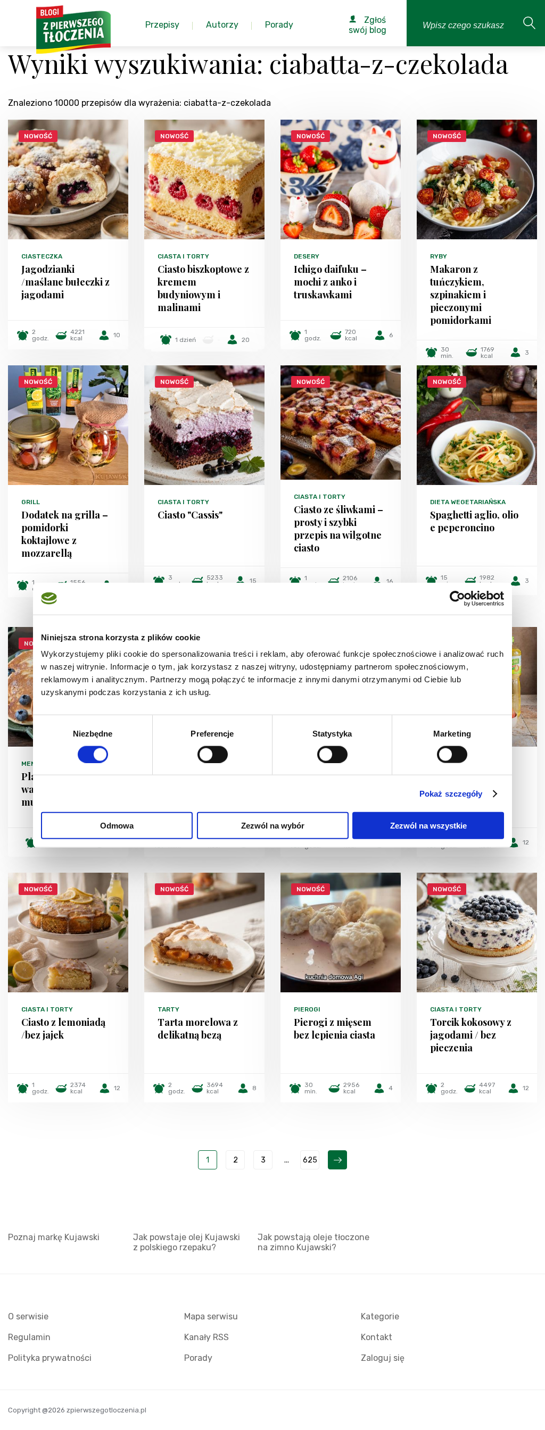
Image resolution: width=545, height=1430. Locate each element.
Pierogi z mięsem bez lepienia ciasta (334, 1028)
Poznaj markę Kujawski (54, 1237)
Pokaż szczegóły (451, 793)
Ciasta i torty (183, 256)
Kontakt (376, 1337)
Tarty (168, 1009)
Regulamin (29, 1337)
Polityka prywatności (50, 1358)
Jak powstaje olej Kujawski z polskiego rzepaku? (186, 1242)
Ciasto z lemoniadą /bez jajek (63, 1028)
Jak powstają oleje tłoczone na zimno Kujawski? (313, 1242)
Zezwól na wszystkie (428, 825)
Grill (30, 502)
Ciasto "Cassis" (190, 514)
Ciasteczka (41, 256)
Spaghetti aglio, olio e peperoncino (474, 521)
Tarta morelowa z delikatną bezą (198, 1028)
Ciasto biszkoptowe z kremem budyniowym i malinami (203, 288)
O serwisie (28, 1316)
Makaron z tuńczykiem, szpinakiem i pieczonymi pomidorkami (460, 295)
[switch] (212, 754)
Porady (198, 1358)
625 (310, 1160)
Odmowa (117, 825)
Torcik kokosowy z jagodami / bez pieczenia (470, 1035)
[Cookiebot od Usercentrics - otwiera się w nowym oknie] (457, 598)
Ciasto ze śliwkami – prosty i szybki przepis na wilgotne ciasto (338, 528)
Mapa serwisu (211, 1316)
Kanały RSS (206, 1337)
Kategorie (380, 1316)
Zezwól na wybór (272, 825)
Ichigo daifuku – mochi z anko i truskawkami (330, 282)
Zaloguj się (382, 1358)
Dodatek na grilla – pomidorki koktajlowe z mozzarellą (64, 533)
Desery (306, 256)
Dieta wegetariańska (468, 502)
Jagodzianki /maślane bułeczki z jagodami (65, 282)
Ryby (438, 256)
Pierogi (307, 1009)
